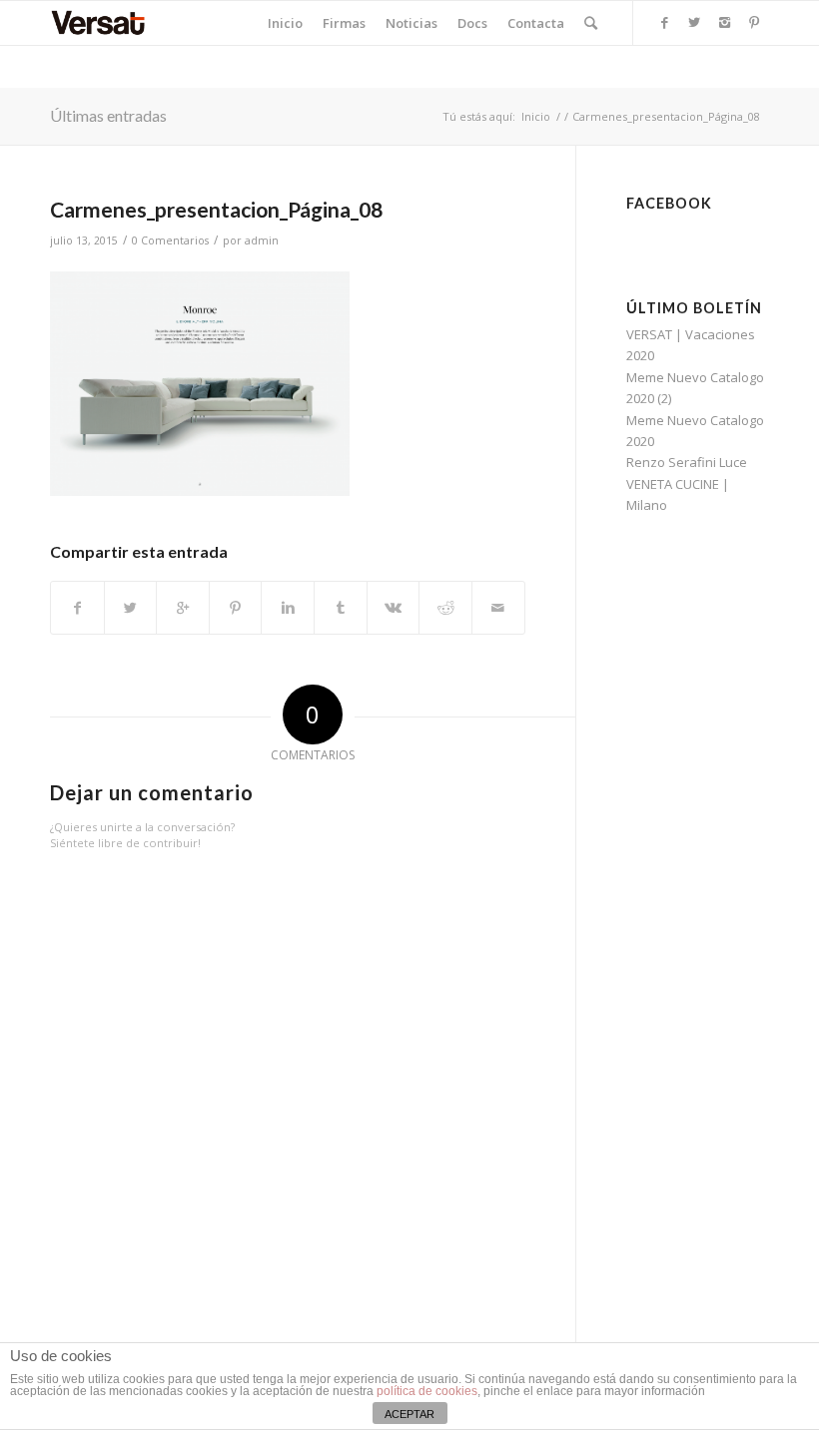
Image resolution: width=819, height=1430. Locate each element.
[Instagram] (724, 22)
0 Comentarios (170, 240)
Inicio (535, 116)
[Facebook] (664, 22)
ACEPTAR (409, 1414)
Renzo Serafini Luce (686, 462)
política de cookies (427, 1391)
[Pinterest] (754, 22)
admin (262, 240)
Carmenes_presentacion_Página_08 (216, 209)
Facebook (669, 203)
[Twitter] (694, 22)
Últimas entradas (108, 115)
